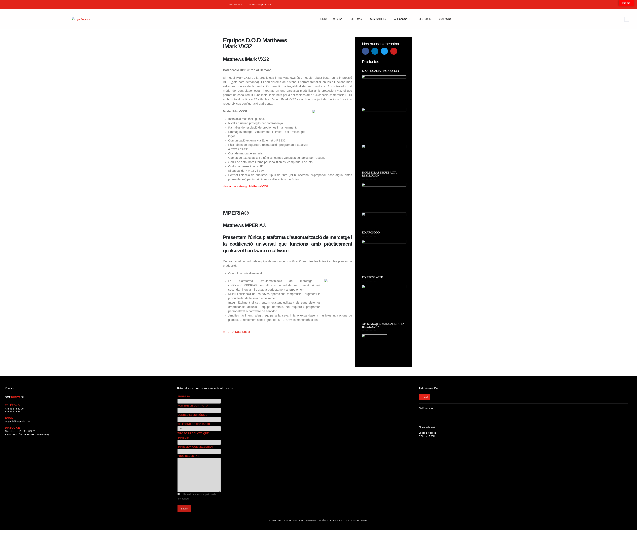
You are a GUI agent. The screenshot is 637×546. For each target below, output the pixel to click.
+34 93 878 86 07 (14, 411)
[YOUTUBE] (419, 4)
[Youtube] (393, 51)
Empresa (337, 19)
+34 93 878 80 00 (14, 408)
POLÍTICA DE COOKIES (356, 520)
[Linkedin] (374, 51)
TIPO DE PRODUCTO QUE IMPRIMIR (193, 435)
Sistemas (356, 19)
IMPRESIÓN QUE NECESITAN (195, 446)
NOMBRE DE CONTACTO (192, 405)
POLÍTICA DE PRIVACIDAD (331, 520)
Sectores (425, 19)
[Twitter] (413, 4)
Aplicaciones (402, 19)
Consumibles (378, 19)
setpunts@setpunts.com (17, 421)
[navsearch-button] (626, 19)
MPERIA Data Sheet (236, 331)
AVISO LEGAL (311, 520)
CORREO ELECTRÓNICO (192, 414)
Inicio (323, 19)
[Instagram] (395, 4)
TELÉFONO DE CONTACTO (193, 424)
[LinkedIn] (407, 4)
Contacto (445, 19)
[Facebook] (401, 4)
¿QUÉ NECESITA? (188, 456)
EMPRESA (183, 396)
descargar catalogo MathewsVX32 (245, 186)
